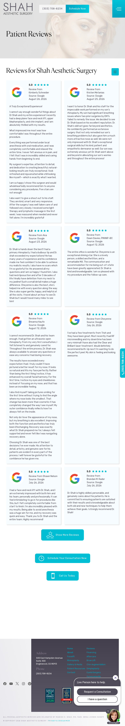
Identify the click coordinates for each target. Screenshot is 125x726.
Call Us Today (67, 575)
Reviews (91, 648)
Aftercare (91, 656)
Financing (91, 652)
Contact (71, 672)
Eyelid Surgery (94, 672)
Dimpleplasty (93, 668)
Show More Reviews (67, 535)
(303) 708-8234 (52, 8)
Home (70, 648)
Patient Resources (76, 668)
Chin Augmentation (96, 664)
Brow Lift (91, 660)
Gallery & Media (74, 664)
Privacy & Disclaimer (59, 721)
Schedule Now (77, 8)
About (70, 652)
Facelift (71, 656)
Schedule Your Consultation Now (67, 558)
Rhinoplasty (73, 660)
